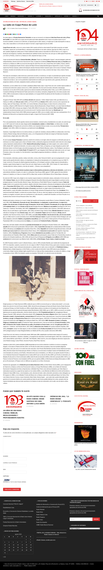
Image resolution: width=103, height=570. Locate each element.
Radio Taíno (39, 519)
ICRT (34, 565)
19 (13, 547)
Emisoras (13, 16)
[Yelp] (95, 1)
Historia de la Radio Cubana (27, 21)
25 (9, 550)
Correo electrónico (10, 462)
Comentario (7, 436)
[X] (89, 1)
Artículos (57, 16)
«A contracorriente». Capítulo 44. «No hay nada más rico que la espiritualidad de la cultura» (86, 233)
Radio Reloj (39, 512)
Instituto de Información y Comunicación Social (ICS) (50, 504)
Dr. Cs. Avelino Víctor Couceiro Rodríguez (18, 28)
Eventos (74, 16)
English (83, 21)
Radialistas (48, 16)
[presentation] (78, 201)
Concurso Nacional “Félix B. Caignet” (13, 504)
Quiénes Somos (21, 1)
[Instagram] (91, 1)
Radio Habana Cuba (41, 514)
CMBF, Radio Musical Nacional (44, 525)
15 (26, 545)
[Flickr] (93, 1)
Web (4, 469)
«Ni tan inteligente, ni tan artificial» (84, 205)
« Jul (4, 556)
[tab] (78, 201)
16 (31, 545)
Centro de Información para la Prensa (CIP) (47, 507)
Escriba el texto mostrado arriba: (14, 482)
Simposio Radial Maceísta (10, 525)
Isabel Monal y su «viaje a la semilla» (85, 207)
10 (5, 545)
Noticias (30, 16)
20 (18, 547)
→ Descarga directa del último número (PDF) (86, 187)
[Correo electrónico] (99, 1)
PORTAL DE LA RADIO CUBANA (46, 4)
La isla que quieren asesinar (82, 218)
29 (26, 550)
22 (26, 547)
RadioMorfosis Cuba (8, 507)
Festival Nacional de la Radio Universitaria (14, 522)
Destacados (21, 16)
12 (13, 545)
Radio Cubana (28, 565)
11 (9, 545)
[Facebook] (85, 1)
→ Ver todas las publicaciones (82, 190)
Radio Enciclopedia (41, 522)
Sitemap (13, 1)
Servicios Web (30, 1)
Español (78, 21)
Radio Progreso (40, 517)
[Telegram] (97, 1)
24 (5, 550)
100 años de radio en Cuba (11, 21)
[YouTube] (87, 1)
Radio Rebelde (40, 509)
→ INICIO (6, 16)
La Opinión (38, 16)
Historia (66, 16)
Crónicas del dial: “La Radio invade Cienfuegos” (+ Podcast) (60, 399)
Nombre (5, 456)
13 (18, 545)
